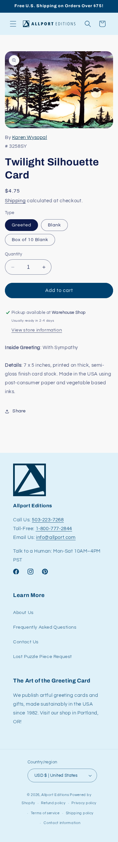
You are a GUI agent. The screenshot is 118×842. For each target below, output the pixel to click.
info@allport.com (56, 537)
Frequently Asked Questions (45, 627)
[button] (13, 24)
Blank (54, 225)
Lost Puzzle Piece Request (42, 656)
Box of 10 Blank (30, 239)
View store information (36, 330)
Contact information (62, 823)
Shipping (15, 200)
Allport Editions (55, 795)
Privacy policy (83, 803)
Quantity (13, 254)
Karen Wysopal (29, 137)
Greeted (21, 225)
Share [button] (19, 411)
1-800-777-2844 (54, 528)
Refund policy (53, 803)
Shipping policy (80, 813)
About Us (23, 612)
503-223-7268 (48, 519)
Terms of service (45, 813)
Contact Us (26, 642)
